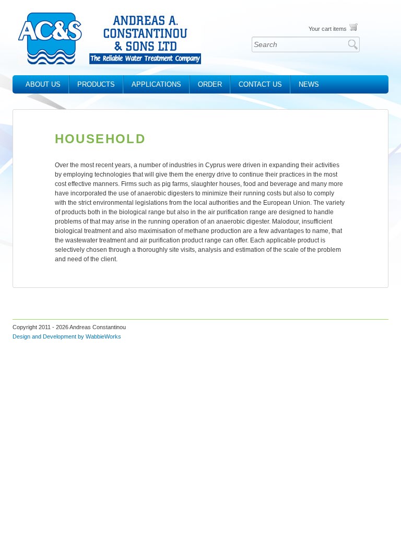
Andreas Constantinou (109, 39)
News (309, 84)
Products (96, 84)
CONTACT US (260, 84)
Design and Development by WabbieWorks (67, 336)
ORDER (210, 84)
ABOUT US (43, 84)
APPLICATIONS (156, 84)
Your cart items (328, 29)
